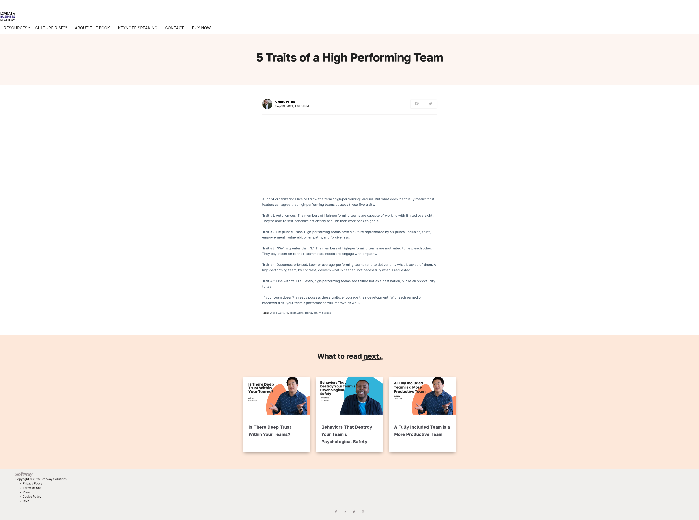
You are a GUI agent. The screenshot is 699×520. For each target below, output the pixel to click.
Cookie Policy (32, 496)
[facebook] (416, 104)
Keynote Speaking (137, 27)
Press (27, 492)
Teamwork (297, 312)
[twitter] (430, 104)
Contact (174, 27)
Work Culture (279, 312)
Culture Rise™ (51, 27)
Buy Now (201, 27)
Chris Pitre (285, 102)
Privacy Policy (32, 483)
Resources (15, 27)
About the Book (92, 27)
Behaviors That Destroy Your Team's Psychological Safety (346, 434)
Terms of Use (32, 488)
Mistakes (325, 312)
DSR (26, 501)
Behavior (311, 312)
